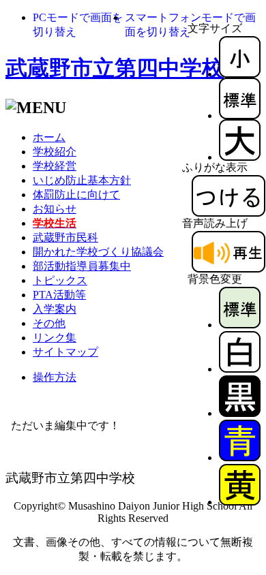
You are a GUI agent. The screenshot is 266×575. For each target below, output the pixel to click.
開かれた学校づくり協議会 (98, 252)
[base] (240, 324)
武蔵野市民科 (65, 237)
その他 (49, 323)
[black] (240, 413)
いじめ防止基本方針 (82, 180)
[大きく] (240, 157)
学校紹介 (54, 151)
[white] (240, 369)
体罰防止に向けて (76, 194)
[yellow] (240, 502)
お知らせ (54, 209)
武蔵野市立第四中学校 (114, 68)
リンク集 (54, 337)
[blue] (240, 457)
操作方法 (54, 377)
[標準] (240, 115)
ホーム (49, 137)
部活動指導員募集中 (82, 266)
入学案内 (54, 309)
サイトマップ (65, 352)
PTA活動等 (59, 294)
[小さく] (240, 74)
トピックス (60, 280)
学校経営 (54, 166)
